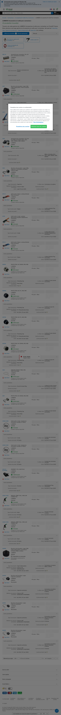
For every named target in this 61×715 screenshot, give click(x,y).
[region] (30, 117)
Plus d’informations (38, 122)
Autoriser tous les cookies (38, 126)
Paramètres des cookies (22, 126)
